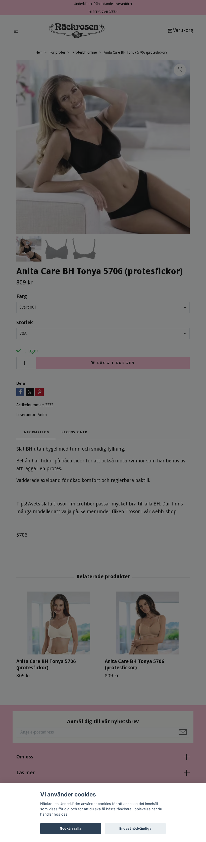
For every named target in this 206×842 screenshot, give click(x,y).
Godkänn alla (70, 828)
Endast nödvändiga (135, 828)
